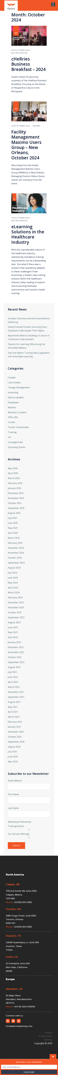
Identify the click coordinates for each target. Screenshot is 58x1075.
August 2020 (14, 746)
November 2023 (16, 607)
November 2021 (16, 692)
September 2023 (16, 617)
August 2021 (14, 701)
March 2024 (14, 592)
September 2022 (16, 662)
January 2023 (14, 642)
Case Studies (14, 382)
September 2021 (16, 697)
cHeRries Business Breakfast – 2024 (28, 64)
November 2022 (16, 652)
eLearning (13, 392)
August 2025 (14, 512)
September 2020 (16, 741)
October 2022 (14, 657)
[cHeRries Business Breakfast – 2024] (29, 35)
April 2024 (13, 587)
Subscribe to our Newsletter (29, 1062)
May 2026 (13, 468)
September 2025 (16, 508)
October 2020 (14, 736)
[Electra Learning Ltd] (11, 5)
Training (12, 432)
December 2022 (16, 647)
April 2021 (13, 711)
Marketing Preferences (19, 821)
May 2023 (13, 632)
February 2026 (15, 483)
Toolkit (11, 422)
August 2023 (14, 622)
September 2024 (16, 562)
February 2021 (15, 721)
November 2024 (16, 552)
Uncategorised (15, 442)
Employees (13, 402)
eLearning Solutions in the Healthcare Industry (27, 234)
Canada (11, 377)
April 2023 (13, 637)
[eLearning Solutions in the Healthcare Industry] (29, 203)
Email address (15, 780)
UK (9, 437)
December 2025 (16, 493)
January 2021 (14, 726)
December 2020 (16, 731)
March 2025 (14, 537)
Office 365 (13, 417)
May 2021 (13, 706)
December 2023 (16, 602)
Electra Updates (19, 53)
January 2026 (14, 488)
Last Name (13, 808)
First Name (13, 794)
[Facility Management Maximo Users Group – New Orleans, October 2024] (29, 111)
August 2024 (14, 567)
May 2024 (13, 582)
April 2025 (13, 532)
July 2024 (12, 572)
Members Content (17, 412)
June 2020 (13, 756)
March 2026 (14, 478)
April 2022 (13, 682)
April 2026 (13, 473)
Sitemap (48, 1039)
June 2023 (13, 627)
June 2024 (13, 577)
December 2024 (16, 547)
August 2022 (14, 667)
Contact (48, 1032)
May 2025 (13, 527)
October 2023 (14, 612)
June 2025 (13, 522)
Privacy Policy (45, 1036)
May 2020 (13, 761)
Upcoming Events (16, 447)
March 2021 (14, 716)
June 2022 (13, 677)
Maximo (36, 126)
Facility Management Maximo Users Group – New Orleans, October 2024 (26, 145)
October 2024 (14, 557)
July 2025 (12, 517)
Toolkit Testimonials (18, 427)
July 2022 (12, 672)
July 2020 (12, 751)
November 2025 (16, 498)
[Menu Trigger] (53, 4)
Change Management (19, 387)
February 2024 (15, 597)
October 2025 (14, 503)
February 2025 (15, 542)
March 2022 (14, 687)
